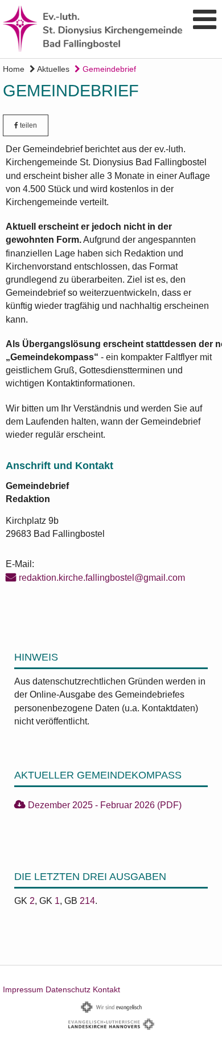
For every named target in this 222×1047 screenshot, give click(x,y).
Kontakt (106, 989)
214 (87, 901)
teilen (27, 125)
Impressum (23, 989)
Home (13, 69)
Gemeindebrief (108, 69)
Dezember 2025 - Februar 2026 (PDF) (105, 805)
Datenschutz (68, 989)
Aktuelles (52, 69)
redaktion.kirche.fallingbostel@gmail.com (102, 577)
